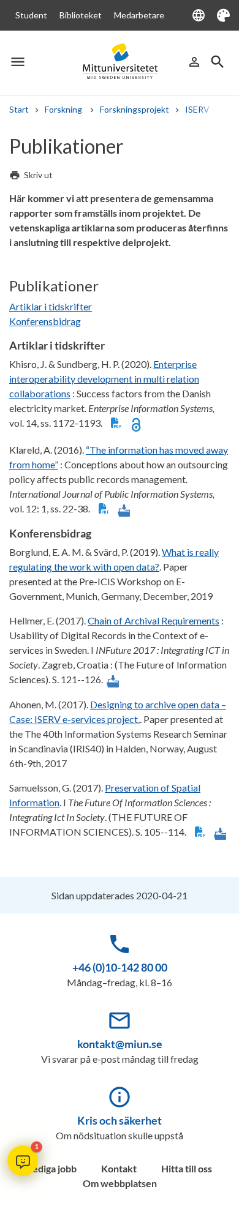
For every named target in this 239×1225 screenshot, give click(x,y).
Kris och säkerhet (119, 1120)
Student (31, 15)
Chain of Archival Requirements (153, 620)
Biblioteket (80, 15)
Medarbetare (139, 15)
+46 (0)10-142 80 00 (119, 967)
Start (19, 109)
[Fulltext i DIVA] (116, 424)
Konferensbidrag (45, 321)
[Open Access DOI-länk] (136, 424)
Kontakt (119, 1168)
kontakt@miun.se (119, 1044)
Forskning (64, 109)
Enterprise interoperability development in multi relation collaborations (104, 378)
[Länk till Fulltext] (124, 509)
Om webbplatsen (120, 1183)
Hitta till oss (186, 1168)
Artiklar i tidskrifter (50, 306)
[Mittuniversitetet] (119, 61)
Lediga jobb (52, 1168)
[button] (22, 1160)
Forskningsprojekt (134, 109)
